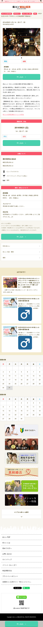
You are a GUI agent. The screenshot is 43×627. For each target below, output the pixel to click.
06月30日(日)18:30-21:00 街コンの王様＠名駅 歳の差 (28, 300)
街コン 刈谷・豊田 (27, 13)
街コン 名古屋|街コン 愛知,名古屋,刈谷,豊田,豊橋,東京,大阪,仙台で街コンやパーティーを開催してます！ (21, 7)
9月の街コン (17, 13)
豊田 (35, 13)
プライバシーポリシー (10, 576)
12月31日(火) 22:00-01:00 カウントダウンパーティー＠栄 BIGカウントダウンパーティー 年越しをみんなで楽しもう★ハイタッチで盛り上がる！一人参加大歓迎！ (29, 282)
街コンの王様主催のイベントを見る (13, 114)
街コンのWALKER (17, 617)
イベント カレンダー (9, 565)
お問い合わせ (7, 554)
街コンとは (6, 543)
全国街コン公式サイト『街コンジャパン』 (17, 582)
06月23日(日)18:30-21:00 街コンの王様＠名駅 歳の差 (28, 328)
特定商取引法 (7, 570)
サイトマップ (7, 559)
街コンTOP (6, 537)
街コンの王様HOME (6, 13)
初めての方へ (7, 548)
